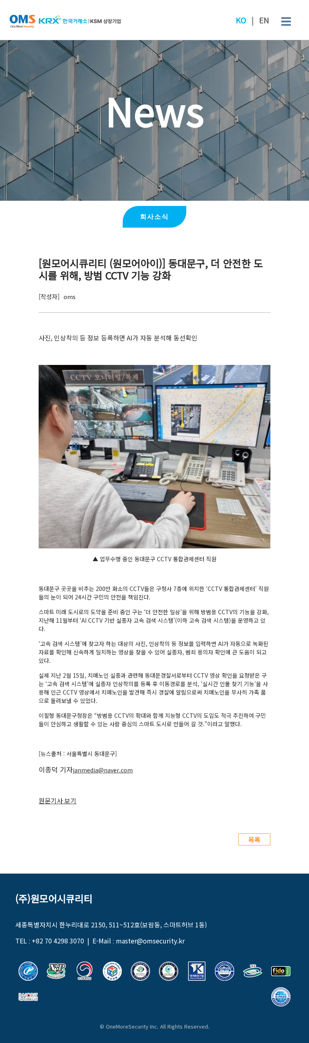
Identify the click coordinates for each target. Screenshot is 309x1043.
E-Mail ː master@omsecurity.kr (139, 940)
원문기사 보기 (57, 800)
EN (264, 20)
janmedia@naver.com (103, 770)
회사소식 (154, 216)
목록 (254, 839)
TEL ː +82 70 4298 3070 (49, 940)
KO (241, 20)
